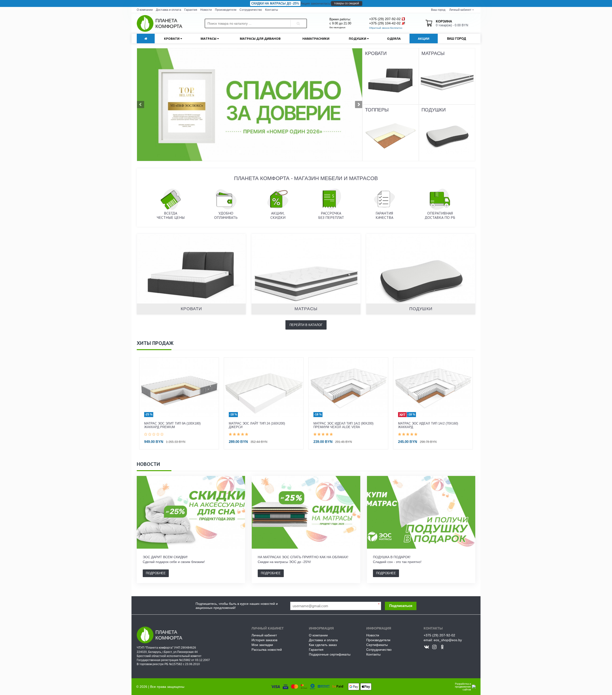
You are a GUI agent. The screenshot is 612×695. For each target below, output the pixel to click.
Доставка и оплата (168, 9)
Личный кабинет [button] (459, 9)
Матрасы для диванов (260, 38)
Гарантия (190, 9)
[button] (154, 104)
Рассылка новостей (266, 649)
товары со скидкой (346, 3)
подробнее (156, 573)
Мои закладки (262, 645)
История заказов (264, 640)
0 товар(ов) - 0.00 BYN (452, 23)
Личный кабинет (264, 635)
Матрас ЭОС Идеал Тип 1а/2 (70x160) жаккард (343, 425)
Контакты (271, 9)
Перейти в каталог (306, 325)
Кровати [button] (172, 38)
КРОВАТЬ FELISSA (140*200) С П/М (424, 423)
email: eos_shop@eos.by (443, 640)
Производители (225, 9)
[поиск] (297, 19)
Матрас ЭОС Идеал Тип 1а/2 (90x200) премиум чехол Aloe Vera (259, 425)
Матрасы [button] (209, 38)
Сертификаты (377, 645)
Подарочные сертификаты (329, 654)
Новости (206, 9)
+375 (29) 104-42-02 (385, 23)
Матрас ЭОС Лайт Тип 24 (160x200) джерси (172, 425)
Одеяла (394, 38)
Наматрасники (315, 38)
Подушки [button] (358, 38)
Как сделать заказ (323, 645)
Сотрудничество (251, 9)
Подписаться (400, 606)
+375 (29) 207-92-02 (385, 19)
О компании (145, 9)
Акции (423, 38)
